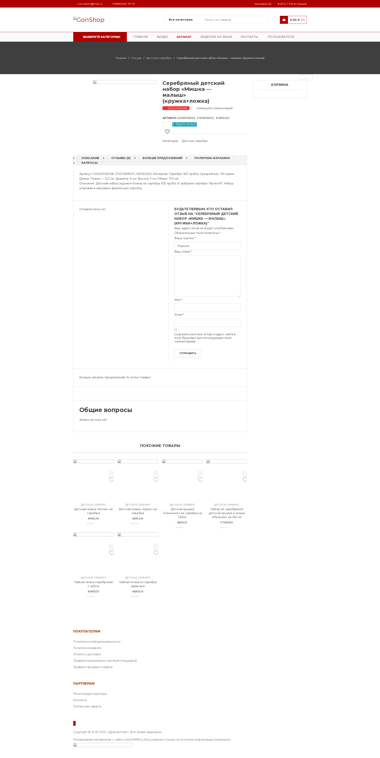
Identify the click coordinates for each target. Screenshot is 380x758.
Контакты (80, 700)
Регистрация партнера (90, 694)
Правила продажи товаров (93, 667)
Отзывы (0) (121, 158)
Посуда (136, 57)
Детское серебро (159, 57)
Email (179, 314)
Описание (90, 158)
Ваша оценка (185, 238)
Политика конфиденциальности (96, 641)
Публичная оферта (87, 706)
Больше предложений (162, 158)
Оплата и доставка (87, 654)
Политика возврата (87, 648)
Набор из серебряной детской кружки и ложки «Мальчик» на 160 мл (227, 513)
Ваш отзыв (183, 251)
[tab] (88, 158)
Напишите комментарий (215, 108)
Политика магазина (212, 158)
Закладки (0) (263, 3)
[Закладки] (166, 126)
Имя (178, 300)
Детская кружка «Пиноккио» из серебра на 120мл (182, 513)
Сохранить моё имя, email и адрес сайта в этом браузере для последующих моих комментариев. (205, 338)
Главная (121, 57)
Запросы (89, 163)
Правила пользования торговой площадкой (105, 660)
